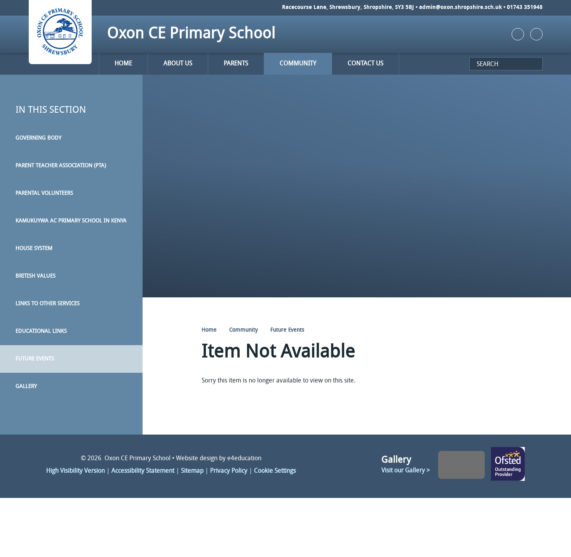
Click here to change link (508, 464)
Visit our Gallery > (405, 471)
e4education (244, 459)
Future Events (287, 330)
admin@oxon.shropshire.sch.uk (460, 7)
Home (209, 330)
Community (243, 330)
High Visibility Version (75, 471)
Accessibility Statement (142, 471)
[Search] (472, 66)
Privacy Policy (228, 471)
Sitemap (192, 471)
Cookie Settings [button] (275, 471)
